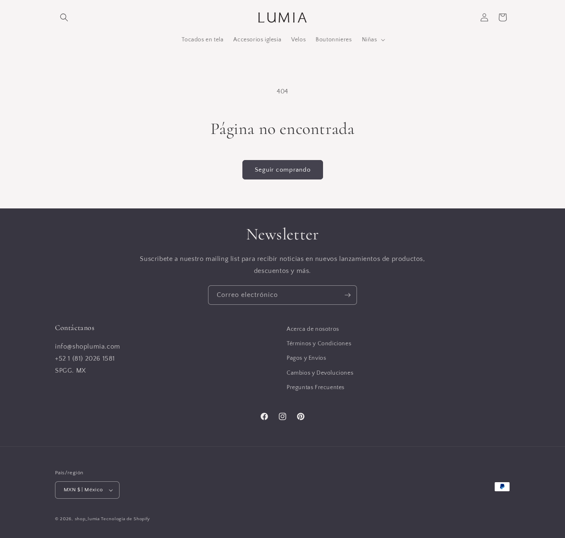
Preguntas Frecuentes (316, 387)
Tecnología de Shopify (125, 518)
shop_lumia (87, 518)
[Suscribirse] (347, 295)
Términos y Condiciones (319, 343)
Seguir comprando (283, 169)
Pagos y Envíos (306, 358)
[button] (64, 17)
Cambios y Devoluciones (320, 373)
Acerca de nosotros (313, 329)
